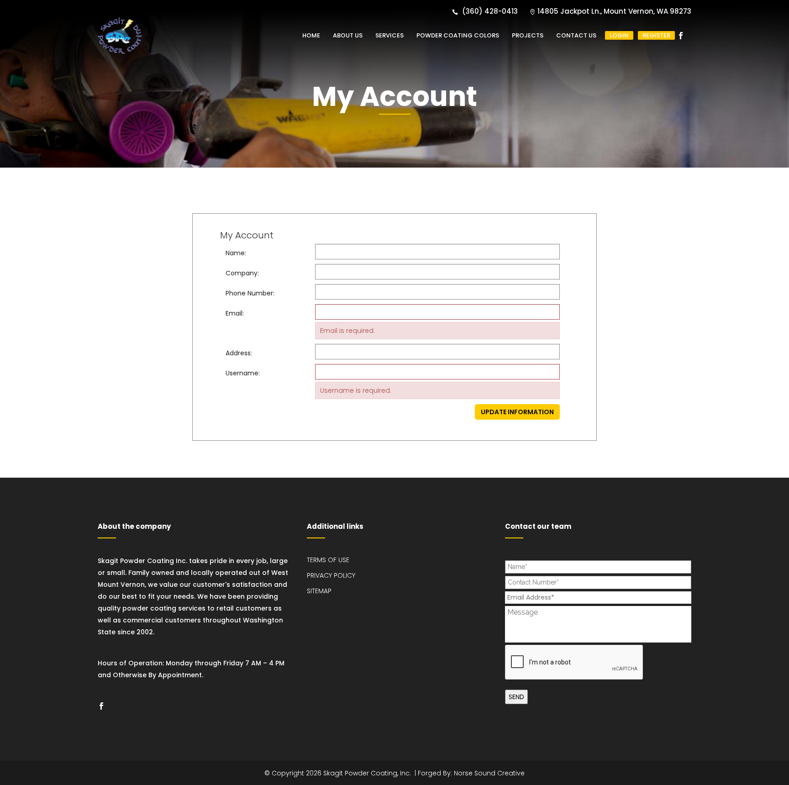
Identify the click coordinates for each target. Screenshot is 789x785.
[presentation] (574, 662)
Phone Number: (250, 293)
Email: (235, 313)
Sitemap (319, 590)
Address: (239, 353)
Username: (243, 373)
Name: (236, 253)
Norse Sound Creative (489, 773)
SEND (516, 696)
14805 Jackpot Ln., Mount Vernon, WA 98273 (614, 11)
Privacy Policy (331, 575)
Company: (242, 273)
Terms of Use (328, 559)
